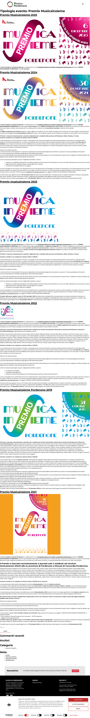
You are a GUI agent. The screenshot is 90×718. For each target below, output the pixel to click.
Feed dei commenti (11, 658)
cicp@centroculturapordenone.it (35, 172)
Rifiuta (78, 708)
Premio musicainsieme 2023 (18, 181)
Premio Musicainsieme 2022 (18, 303)
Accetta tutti (78, 699)
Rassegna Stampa (37, 682)
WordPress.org (10, 660)
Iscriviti (75, 670)
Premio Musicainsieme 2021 (18, 491)
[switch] (40, 715)
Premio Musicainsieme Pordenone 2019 (26, 389)
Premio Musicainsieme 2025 (18, 14)
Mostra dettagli (73, 715)
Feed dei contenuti (11, 656)
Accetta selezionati (78, 704)
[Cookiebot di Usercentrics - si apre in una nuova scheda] (9, 715)
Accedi (7, 655)
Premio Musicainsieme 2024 (18, 72)
